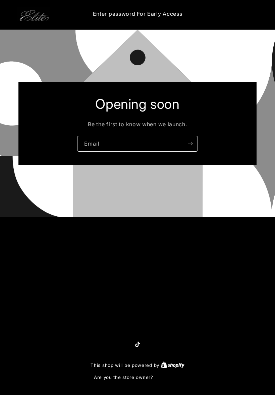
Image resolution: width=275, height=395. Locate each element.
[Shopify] (172, 365)
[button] (227, 14)
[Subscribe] (190, 144)
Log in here (168, 377)
